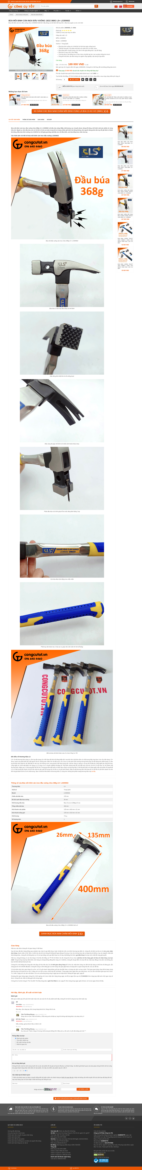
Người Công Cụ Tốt (99, 1152)
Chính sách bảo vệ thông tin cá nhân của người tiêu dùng (24, 1141)
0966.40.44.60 (63, 1151)
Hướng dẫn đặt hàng (14, 1131)
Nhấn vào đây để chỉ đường (67, 1131)
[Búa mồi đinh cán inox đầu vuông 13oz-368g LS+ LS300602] (27, 79)
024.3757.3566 (61, 1137)
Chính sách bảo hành (14, 1137)
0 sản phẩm (130, 6)
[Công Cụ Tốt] (21, 8)
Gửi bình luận (83, 1089)
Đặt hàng (75, 79)
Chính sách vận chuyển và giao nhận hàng (20, 1135)
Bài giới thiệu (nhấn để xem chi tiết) (104, 1151)
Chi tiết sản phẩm (14, 119)
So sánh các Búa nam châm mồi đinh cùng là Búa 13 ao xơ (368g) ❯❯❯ (71, 111)
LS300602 (67, 793)
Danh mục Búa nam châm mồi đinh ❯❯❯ (62, 933)
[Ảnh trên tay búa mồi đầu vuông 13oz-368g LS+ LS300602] (43, 79)
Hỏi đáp (49, 119)
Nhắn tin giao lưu (21, 1044)
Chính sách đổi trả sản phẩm (16, 1139)
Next (51, 76)
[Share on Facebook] (90, 79)
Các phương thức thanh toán (16, 1133)
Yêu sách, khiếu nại (22, 1040)
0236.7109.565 (75, 1145)
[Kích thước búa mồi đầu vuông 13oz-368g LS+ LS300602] (35, 79)
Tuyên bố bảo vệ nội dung (101, 1157)
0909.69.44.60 (66, 1154)
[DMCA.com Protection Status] (99, 1155)
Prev (11, 76)
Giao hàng (41, 119)
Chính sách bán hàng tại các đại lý (18, 1143)
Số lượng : (59, 79)
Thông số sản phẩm (28, 119)
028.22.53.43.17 (62, 1143)
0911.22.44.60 (66, 1152)
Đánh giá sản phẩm (22, 1038)
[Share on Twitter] (94, 79)
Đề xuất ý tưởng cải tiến (23, 1042)
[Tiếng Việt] (116, 7)
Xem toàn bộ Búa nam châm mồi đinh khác (72, 1098)
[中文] (120, 7)
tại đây (93, 771)
